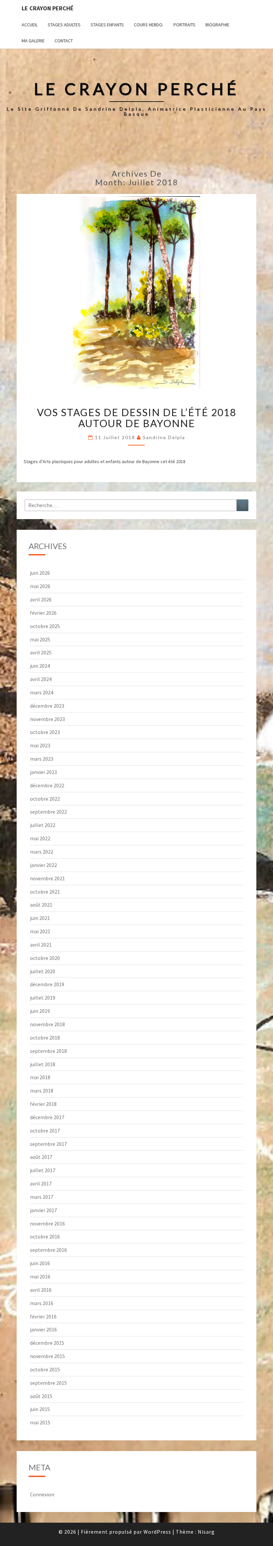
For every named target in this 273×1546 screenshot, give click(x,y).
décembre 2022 (47, 785)
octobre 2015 (45, 1369)
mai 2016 (40, 1276)
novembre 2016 (47, 1223)
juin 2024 (40, 665)
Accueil (30, 25)
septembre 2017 (48, 1144)
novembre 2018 (47, 1024)
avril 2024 (41, 679)
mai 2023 (40, 745)
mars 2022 (41, 851)
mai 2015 (40, 1422)
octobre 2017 (45, 1130)
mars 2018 (41, 1090)
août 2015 (41, 1396)
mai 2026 (40, 586)
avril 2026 (41, 599)
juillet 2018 (42, 1064)
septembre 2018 (48, 1051)
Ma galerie (33, 41)
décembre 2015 (47, 1342)
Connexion (42, 1494)
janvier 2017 (43, 1210)
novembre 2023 (47, 719)
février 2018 (43, 1104)
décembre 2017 (47, 1117)
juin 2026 (40, 572)
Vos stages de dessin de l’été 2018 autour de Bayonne (136, 417)
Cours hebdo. (148, 25)
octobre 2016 (45, 1236)
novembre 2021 (47, 878)
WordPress (157, 1531)
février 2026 (43, 612)
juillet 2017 (42, 1170)
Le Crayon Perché (48, 8)
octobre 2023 (45, 732)
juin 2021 (40, 918)
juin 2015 (40, 1409)
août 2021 (41, 904)
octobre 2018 (45, 1037)
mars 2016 (41, 1303)
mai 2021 (40, 931)
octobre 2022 (45, 798)
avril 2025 (41, 652)
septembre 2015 (48, 1382)
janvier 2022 (43, 865)
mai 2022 (40, 838)
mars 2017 (41, 1196)
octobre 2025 (45, 626)
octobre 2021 (45, 891)
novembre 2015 (47, 1356)
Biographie (217, 25)
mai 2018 (40, 1077)
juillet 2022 (42, 825)
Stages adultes (64, 25)
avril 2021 (41, 944)
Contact (64, 41)
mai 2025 (40, 639)
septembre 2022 (48, 811)
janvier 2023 (43, 772)
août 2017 (41, 1157)
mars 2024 (41, 692)
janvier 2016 (43, 1329)
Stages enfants (107, 25)
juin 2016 (40, 1263)
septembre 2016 (48, 1249)
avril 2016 (41, 1289)
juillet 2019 (42, 997)
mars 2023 (41, 758)
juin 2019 (40, 1011)
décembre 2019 (47, 984)
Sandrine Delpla (164, 437)
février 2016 (43, 1316)
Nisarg (206, 1531)
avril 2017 (41, 1183)
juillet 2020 (42, 971)
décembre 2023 (47, 705)
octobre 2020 (45, 958)
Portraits (184, 25)
